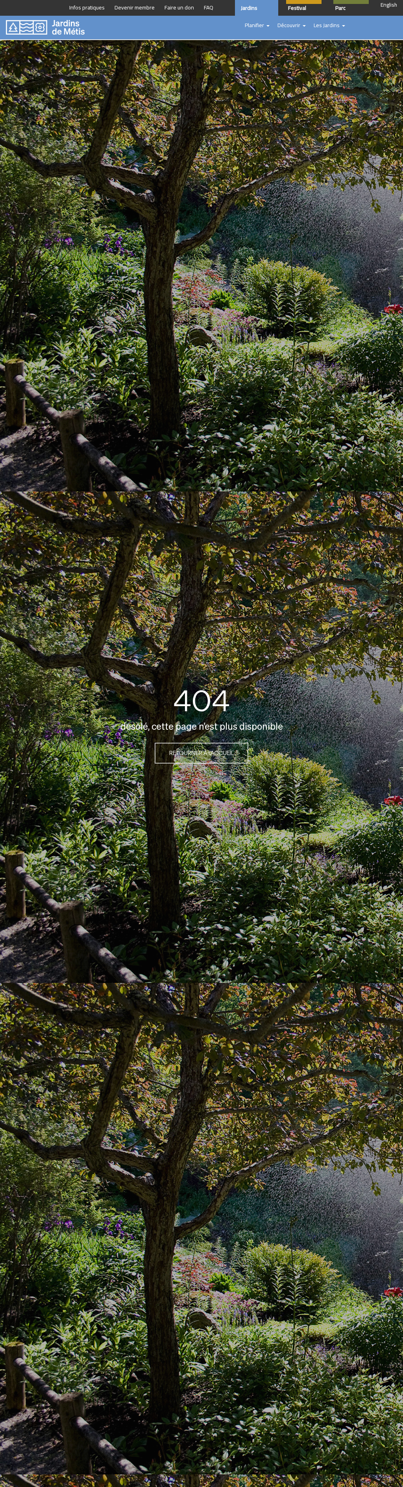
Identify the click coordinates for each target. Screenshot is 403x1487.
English (389, 5)
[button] (257, 25)
